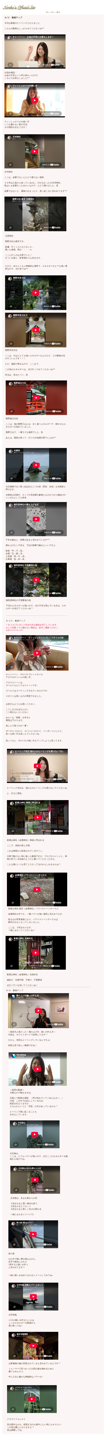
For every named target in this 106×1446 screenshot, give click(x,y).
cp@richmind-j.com (14, 630)
